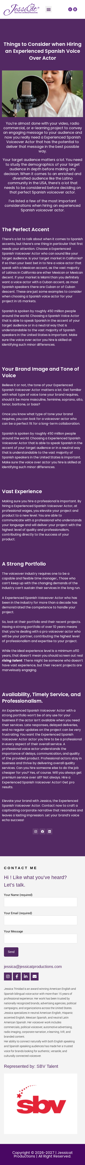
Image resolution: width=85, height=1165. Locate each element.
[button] (48, 9)
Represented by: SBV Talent (31, 1066)
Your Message (13, 931)
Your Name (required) (18, 895)
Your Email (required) (18, 913)
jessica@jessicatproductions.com (33, 966)
